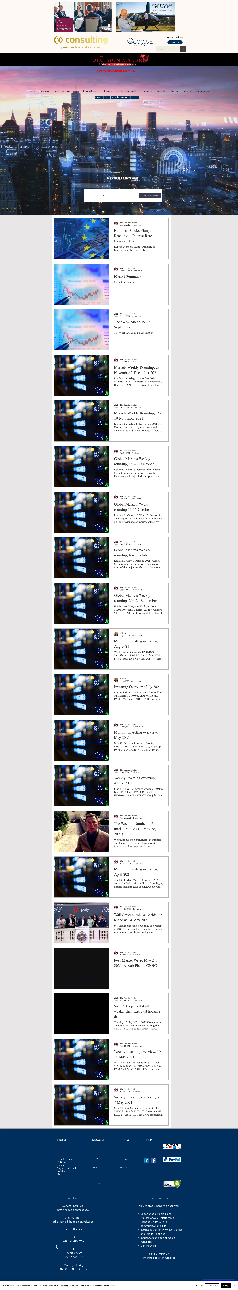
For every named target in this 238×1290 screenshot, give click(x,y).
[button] (202, 90)
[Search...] (183, 49)
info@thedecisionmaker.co (73, 1216)
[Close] (234, 1285)
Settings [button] (199, 1285)
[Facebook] (153, 1166)
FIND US (62, 1146)
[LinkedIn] (146, 1166)
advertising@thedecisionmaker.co (73, 1228)
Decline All (212, 1285)
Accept (226, 1285)
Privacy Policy (109, 1285)
